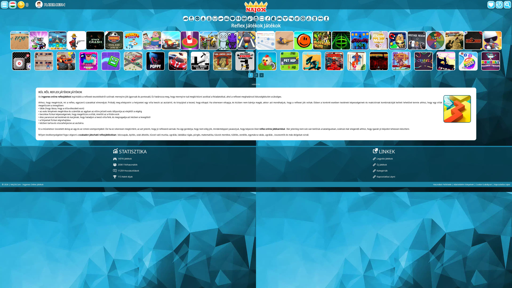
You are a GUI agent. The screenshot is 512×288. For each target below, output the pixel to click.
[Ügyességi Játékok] (297, 19)
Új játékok (382, 164)
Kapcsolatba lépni (386, 176)
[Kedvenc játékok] (491, 4)
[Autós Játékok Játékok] (221, 19)
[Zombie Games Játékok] (326, 19)
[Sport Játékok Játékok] (303, 19)
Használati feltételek (442, 184)
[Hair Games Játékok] (256, 19)
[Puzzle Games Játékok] (274, 19)
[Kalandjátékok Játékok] (203, 19)
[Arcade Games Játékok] (209, 19)
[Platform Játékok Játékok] (268, 19)
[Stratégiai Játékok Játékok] (309, 19)
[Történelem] (499, 4)
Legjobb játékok (385, 158)
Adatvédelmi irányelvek (464, 184)
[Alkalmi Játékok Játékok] (227, 19)
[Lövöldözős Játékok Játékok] (291, 19)
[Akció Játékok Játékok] (197, 19)
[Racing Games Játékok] (279, 19)
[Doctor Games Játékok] (232, 19)
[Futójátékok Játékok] (285, 19)
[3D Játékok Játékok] (191, 19)
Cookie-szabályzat (484, 184)
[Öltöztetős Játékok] (238, 19)
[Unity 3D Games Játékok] (320, 19)
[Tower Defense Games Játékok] (315, 19)
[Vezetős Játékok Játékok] (244, 19)
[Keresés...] (507, 4)
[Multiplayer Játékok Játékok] (262, 19)
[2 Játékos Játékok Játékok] (186, 19)
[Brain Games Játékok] (215, 19)
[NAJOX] (256, 7)
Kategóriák (382, 170)
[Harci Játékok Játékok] (250, 19)
